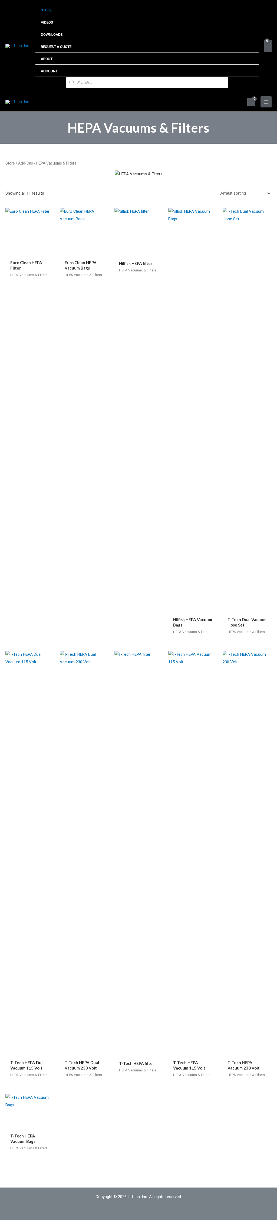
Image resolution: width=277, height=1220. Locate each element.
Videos (47, 22)
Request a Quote (56, 46)
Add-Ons (25, 163)
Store (46, 10)
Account (49, 71)
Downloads (52, 34)
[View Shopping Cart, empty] (268, 46)
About (46, 59)
